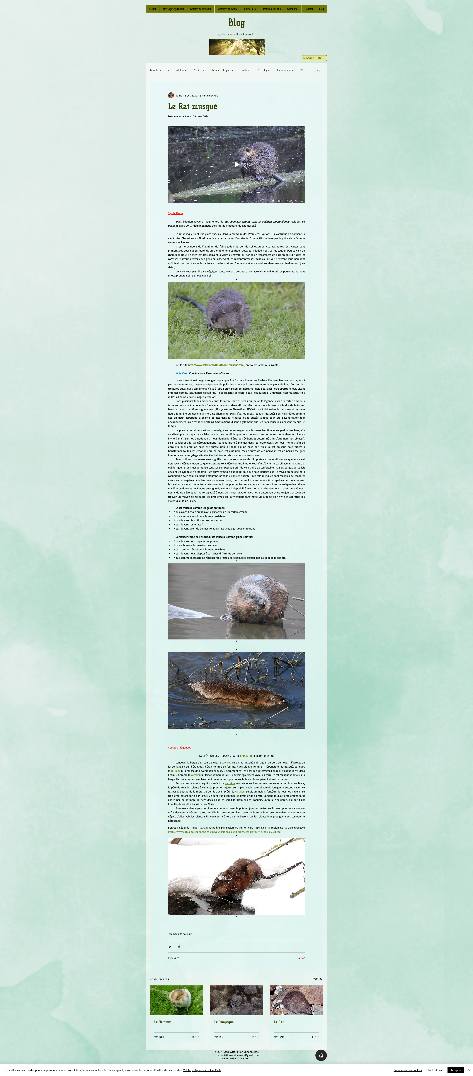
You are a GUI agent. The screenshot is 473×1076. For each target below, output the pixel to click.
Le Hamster (162, 1022)
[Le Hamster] (176, 1000)
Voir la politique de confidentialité (202, 1070)
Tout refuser (435, 1070)
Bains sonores (285, 70)
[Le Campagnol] (236, 1000)
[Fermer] (468, 1070)
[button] (318, 70)
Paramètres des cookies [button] (408, 1070)
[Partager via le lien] (170, 946)
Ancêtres (199, 70)
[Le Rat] (296, 1000)
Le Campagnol (224, 1022)
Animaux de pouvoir (223, 70)
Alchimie (181, 70)
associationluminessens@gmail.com (238, 1055)
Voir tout (318, 978)
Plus (302, 70)
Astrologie (264, 70)
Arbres (246, 70)
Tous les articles (159, 70)
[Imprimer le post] (179, 946)
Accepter (456, 1070)
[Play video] (236, 164)
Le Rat (279, 1022)
